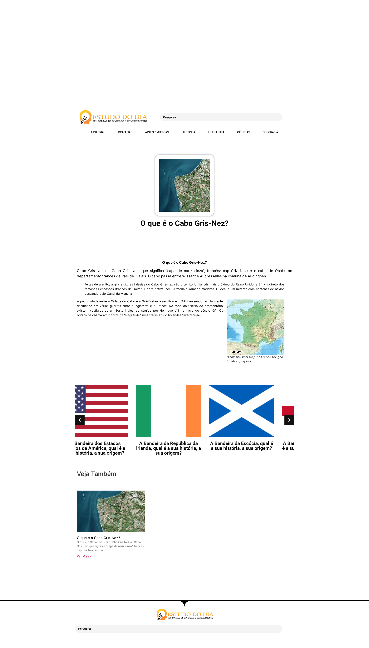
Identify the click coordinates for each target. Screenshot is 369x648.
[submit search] (289, 117)
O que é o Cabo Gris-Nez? (98, 538)
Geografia (270, 132)
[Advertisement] (115, 27)
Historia (97, 132)
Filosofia (188, 132)
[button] (80, 420)
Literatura (216, 132)
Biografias (124, 132)
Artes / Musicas (157, 132)
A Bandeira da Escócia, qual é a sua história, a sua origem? (184, 446)
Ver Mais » (84, 556)
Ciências (243, 132)
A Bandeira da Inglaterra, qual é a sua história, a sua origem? (257, 446)
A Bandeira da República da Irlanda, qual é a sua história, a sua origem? (111, 448)
